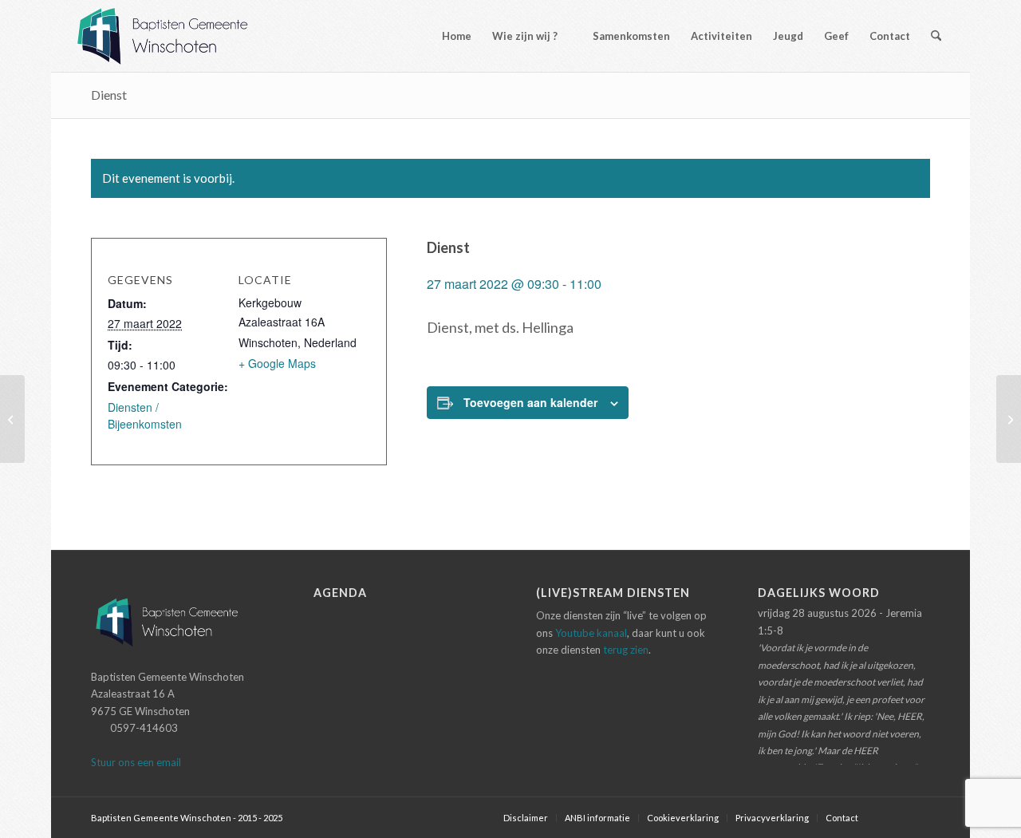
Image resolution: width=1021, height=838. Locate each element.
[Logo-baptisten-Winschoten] (174, 36)
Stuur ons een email (136, 762)
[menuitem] (449, 36)
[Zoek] (936, 36)
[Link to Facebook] (894, 817)
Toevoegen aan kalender (530, 402)
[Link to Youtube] (918, 817)
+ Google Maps (277, 363)
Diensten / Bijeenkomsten (145, 415)
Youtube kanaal (591, 633)
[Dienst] (12, 419)
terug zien (625, 649)
